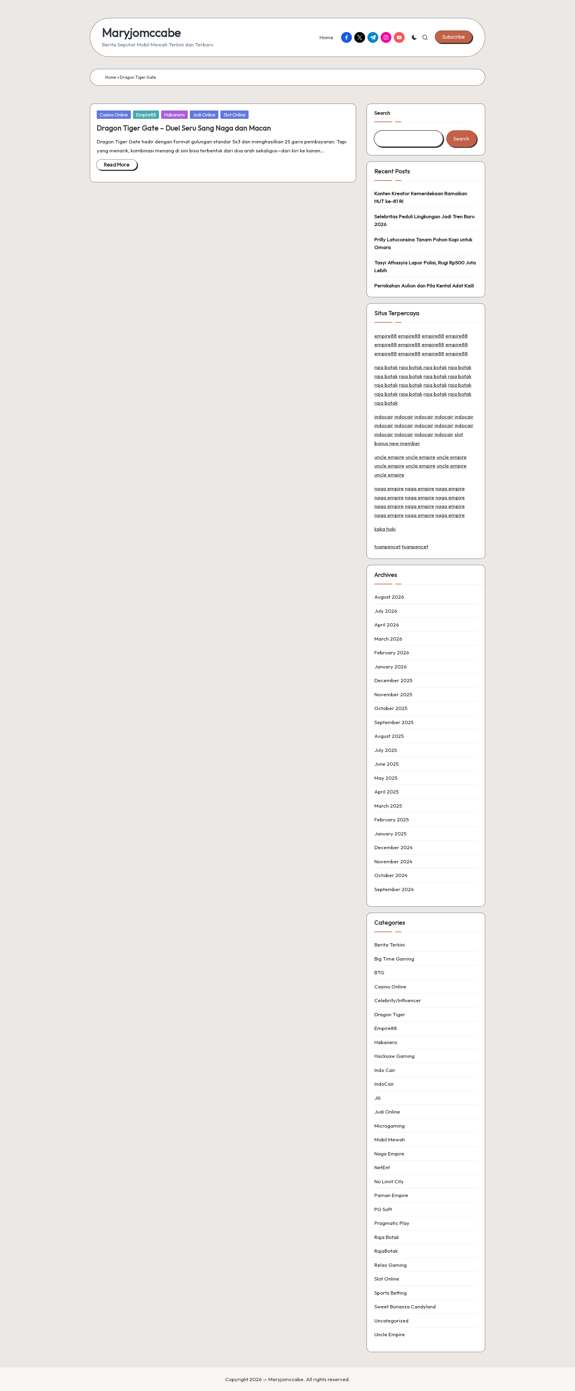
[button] (453, 37)
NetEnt (382, 1167)
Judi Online (204, 115)
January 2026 (390, 666)
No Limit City (389, 1181)
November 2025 (393, 694)
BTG (379, 972)
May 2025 (385, 778)
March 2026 (388, 638)
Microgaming (389, 1125)
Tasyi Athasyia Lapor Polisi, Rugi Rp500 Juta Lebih (425, 266)
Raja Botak (386, 1237)
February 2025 (391, 819)
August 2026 (389, 597)
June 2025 (386, 764)
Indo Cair (384, 1070)
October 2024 (391, 875)
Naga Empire (389, 1153)
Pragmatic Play (391, 1223)
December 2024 (393, 847)
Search (382, 113)
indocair (383, 416)
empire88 (385, 336)
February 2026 (391, 652)
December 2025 (393, 680)
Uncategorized (391, 1320)
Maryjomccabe (141, 32)
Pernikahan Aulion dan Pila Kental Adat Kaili (424, 285)
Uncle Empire (389, 1334)
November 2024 (393, 861)
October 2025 (390, 708)
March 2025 (388, 806)
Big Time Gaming (394, 958)
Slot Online (234, 115)
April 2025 (386, 791)
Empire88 (146, 115)
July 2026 (385, 611)
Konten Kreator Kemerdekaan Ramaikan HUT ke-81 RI (420, 197)
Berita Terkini (389, 944)
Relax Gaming (390, 1265)
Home (110, 77)
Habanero (174, 115)
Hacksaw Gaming (394, 1056)
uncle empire (389, 457)
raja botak (386, 367)
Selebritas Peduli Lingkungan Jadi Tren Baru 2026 (424, 220)
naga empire (389, 488)
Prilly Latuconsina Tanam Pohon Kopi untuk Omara (423, 243)
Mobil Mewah (389, 1139)
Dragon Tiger (389, 1014)
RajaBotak (386, 1251)
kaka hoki (385, 529)
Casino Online (114, 115)
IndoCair (384, 1084)
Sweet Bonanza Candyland (405, 1306)
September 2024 (394, 889)
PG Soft (383, 1209)
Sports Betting (390, 1293)
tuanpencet (387, 546)
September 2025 (394, 722)
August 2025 (389, 736)
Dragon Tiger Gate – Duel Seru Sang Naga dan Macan (184, 127)
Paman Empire (391, 1195)
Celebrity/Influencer (397, 1000)
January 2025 (390, 833)
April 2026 (386, 624)
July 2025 (385, 750)
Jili (377, 1098)
